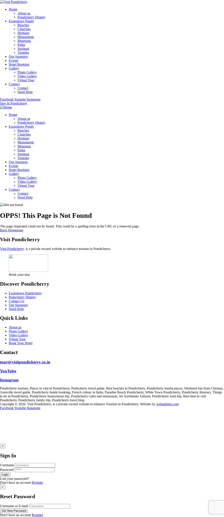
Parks (21, 45)
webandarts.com (167, 404)
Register (37, 482)
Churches (24, 29)
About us (24, 13)
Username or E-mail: (14, 506)
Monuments (26, 37)
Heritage (23, 33)
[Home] (6, 107)
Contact (14, 84)
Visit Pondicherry (12, 249)
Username (7, 465)
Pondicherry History (32, 17)
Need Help (25, 92)
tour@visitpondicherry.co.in (25, 362)
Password (6, 470)
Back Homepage (11, 230)
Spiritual (23, 49)
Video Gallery (27, 76)
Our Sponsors (18, 56)
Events (13, 60)
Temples (23, 52)
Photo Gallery (27, 72)
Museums (24, 41)
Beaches (23, 25)
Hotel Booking (19, 64)
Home (13, 9)
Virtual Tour (26, 80)
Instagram (9, 380)
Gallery (14, 68)
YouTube (8, 371)
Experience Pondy (21, 21)
